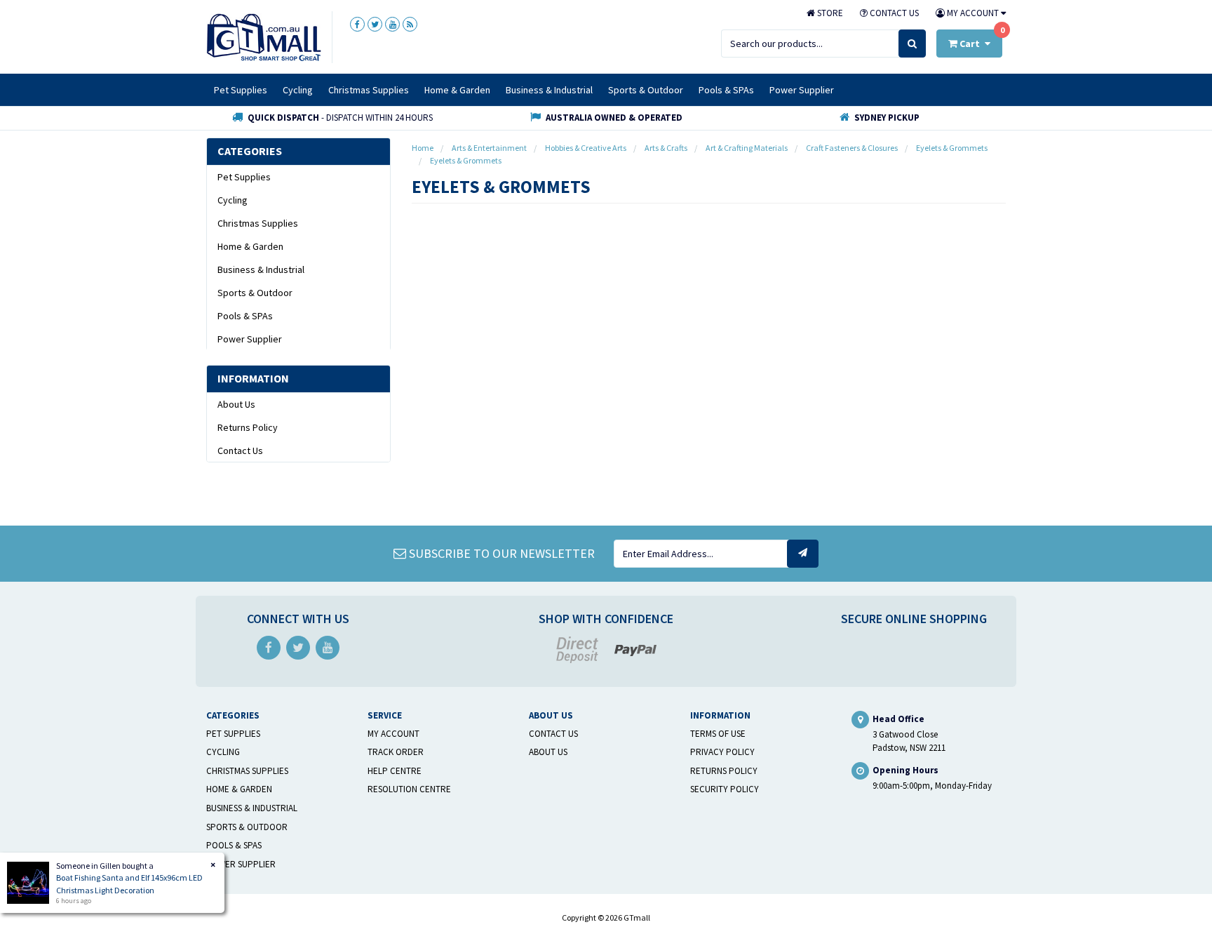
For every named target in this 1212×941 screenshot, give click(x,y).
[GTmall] (263, 36)
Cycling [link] (232, 200)
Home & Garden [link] (250, 246)
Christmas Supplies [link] (257, 223)
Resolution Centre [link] (409, 789)
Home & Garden (457, 90)
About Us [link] (236, 404)
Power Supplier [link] (249, 339)
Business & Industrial (549, 90)
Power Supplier (801, 90)
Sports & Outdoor (645, 90)
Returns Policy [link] (247, 427)
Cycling (298, 90)
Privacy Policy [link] (722, 752)
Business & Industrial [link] (260, 269)
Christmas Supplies (368, 90)
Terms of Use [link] (718, 734)
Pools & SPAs (726, 90)
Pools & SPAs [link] (245, 315)
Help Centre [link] (395, 771)
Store (829, 13)
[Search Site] (912, 43)
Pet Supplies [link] (244, 177)
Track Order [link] (396, 752)
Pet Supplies (240, 90)
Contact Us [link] (240, 450)
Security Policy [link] (724, 789)
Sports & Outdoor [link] (254, 292)
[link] (357, 24)
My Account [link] (393, 734)
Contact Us (893, 13)
